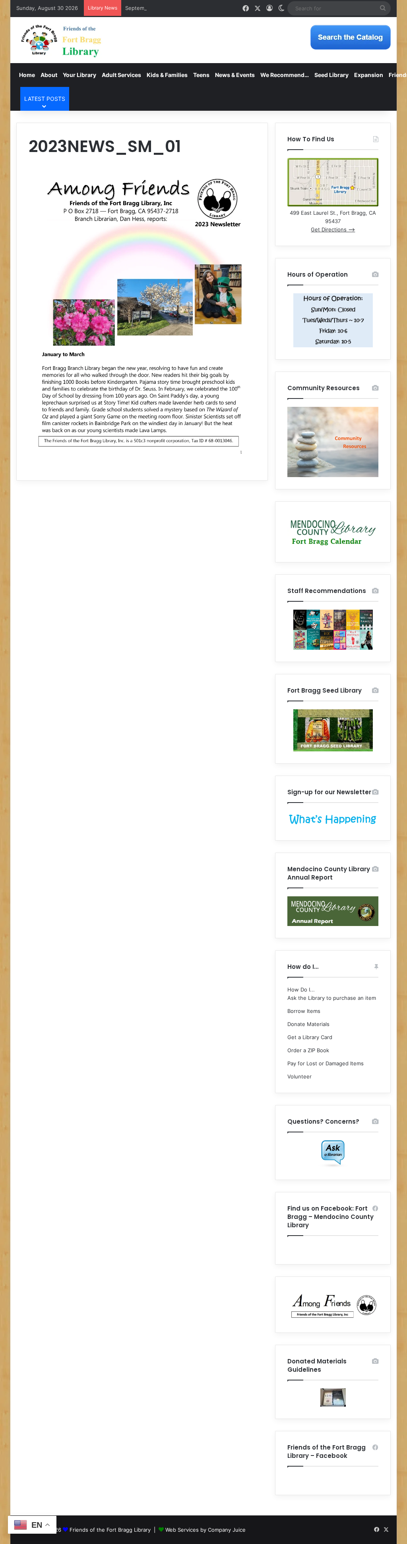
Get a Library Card (309, 1037)
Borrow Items (303, 1011)
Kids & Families (167, 74)
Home (27, 74)
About (49, 74)
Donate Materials (308, 1024)
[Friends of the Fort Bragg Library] (61, 40)
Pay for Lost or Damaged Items (325, 1063)
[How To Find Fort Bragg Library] (332, 204)
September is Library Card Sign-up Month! (177, 8)
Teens (201, 74)
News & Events (235, 74)
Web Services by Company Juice (205, 1530)
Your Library (79, 74)
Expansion (368, 74)
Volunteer (299, 1076)
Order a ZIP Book (308, 1050)
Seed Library (331, 74)
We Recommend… (284, 74)
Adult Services (121, 74)
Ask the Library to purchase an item (331, 998)
